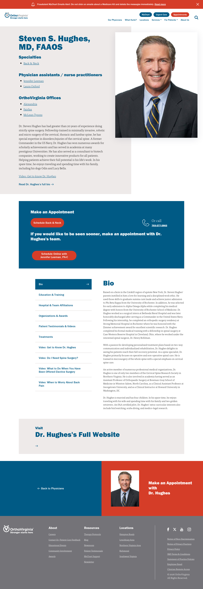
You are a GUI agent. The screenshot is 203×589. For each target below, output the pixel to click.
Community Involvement (60, 550)
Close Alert (197, 4)
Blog (86, 539)
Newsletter (89, 561)
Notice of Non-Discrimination (181, 539)
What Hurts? (131, 19)
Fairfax (27, 109)
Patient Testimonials (93, 550)
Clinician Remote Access (178, 569)
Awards (52, 556)
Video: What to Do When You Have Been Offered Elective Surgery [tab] (60, 370)
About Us (185, 19)
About (53, 528)
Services (156, 19)
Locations (144, 19)
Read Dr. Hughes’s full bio (34, 184)
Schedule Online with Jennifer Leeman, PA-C (54, 255)
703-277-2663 (159, 225)
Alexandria (30, 104)
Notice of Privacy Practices (179, 544)
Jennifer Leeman (33, 80)
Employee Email (174, 564)
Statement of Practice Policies (180, 559)
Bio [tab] (41, 284)
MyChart (146, 14)
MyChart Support (92, 556)
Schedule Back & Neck (47, 222)
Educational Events (57, 545)
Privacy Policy (173, 549)
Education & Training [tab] (51, 294)
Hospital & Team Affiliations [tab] (56, 305)
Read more (160, 4)
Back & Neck (31, 63)
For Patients (170, 19)
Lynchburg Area (126, 539)
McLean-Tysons (32, 114)
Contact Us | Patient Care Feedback (64, 539)
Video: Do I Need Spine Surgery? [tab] (58, 358)
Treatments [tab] (46, 336)
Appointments (180, 14)
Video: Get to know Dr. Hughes (37, 176)
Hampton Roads (126, 534)
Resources (91, 528)
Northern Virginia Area (130, 545)
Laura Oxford (31, 86)
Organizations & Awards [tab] (53, 315)
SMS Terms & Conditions (178, 554)
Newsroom (89, 545)
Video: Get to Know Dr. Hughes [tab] (57, 347)
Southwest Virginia (128, 556)
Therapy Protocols (92, 534)
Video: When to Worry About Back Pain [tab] (59, 384)
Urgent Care (161, 14)
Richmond (124, 550)
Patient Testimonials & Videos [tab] (57, 326)
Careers (52, 534)
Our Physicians (115, 19)
